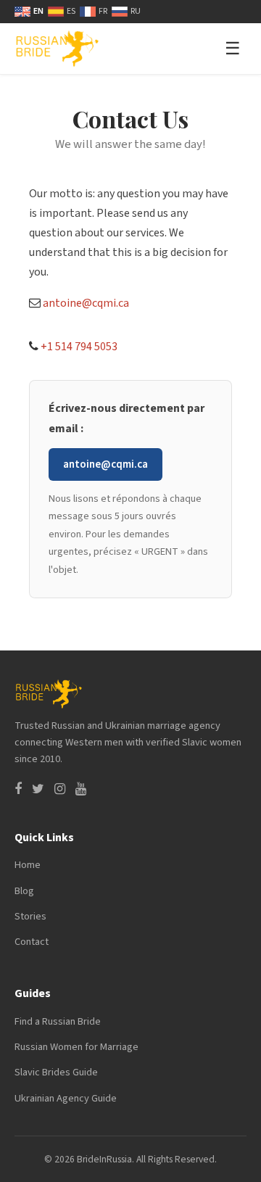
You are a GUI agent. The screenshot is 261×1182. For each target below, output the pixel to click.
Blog (24, 890)
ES (71, 11)
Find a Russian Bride (57, 1021)
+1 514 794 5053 (79, 347)
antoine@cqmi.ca (86, 303)
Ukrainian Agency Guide (65, 1098)
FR (103, 11)
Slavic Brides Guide (56, 1072)
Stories (30, 916)
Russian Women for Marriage (76, 1046)
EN (38, 11)
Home (27, 864)
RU (135, 11)
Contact (31, 941)
